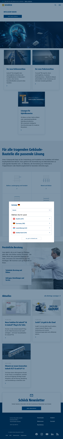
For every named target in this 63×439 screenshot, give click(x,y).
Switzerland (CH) (21, 232)
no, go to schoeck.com (31, 238)
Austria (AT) (20, 219)
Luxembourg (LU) (21, 228)
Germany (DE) (20, 223)
